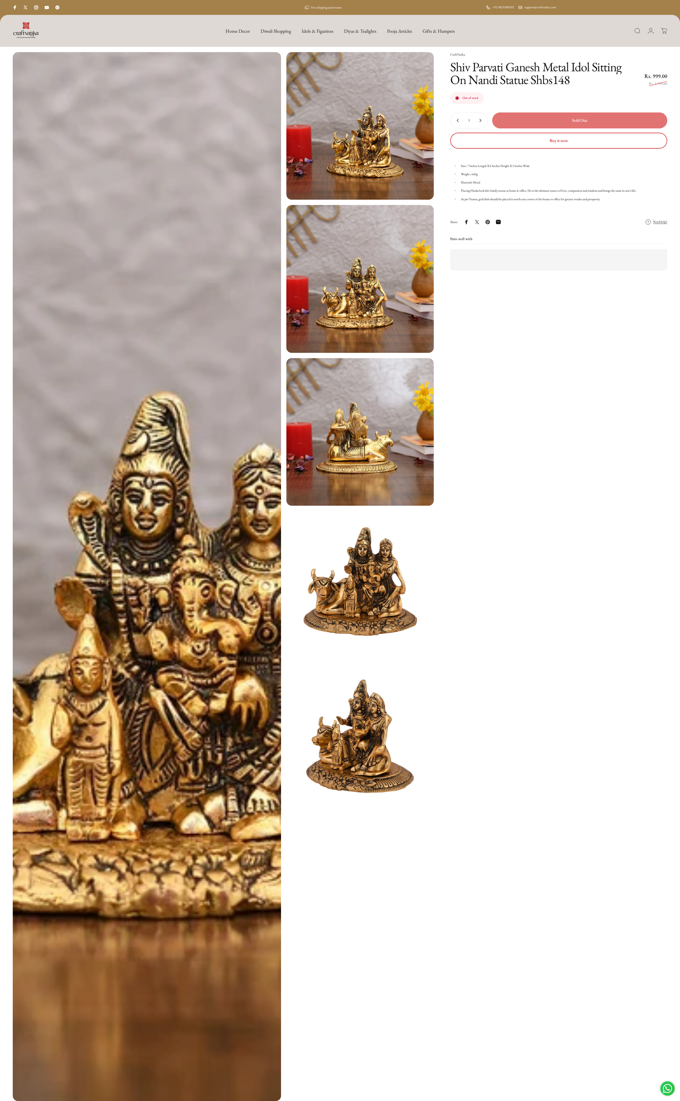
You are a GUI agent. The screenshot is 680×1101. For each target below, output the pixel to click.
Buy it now (559, 140)
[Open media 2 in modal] (360, 126)
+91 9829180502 (503, 7)
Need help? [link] (660, 222)
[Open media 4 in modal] (360, 432)
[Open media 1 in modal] (147, 576)
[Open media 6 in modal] (360, 738)
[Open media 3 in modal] (360, 279)
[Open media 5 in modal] (360, 585)
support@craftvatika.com (540, 7)
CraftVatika (457, 54)
